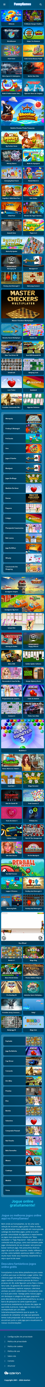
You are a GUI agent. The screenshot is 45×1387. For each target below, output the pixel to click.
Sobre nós (12, 1356)
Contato (11, 1361)
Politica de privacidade (17, 1341)
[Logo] (22, 4)
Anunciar (11, 1366)
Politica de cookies (15, 1346)
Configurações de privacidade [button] (20, 1336)
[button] (40, 4)
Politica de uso (14, 1351)
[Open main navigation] (4, 4)
